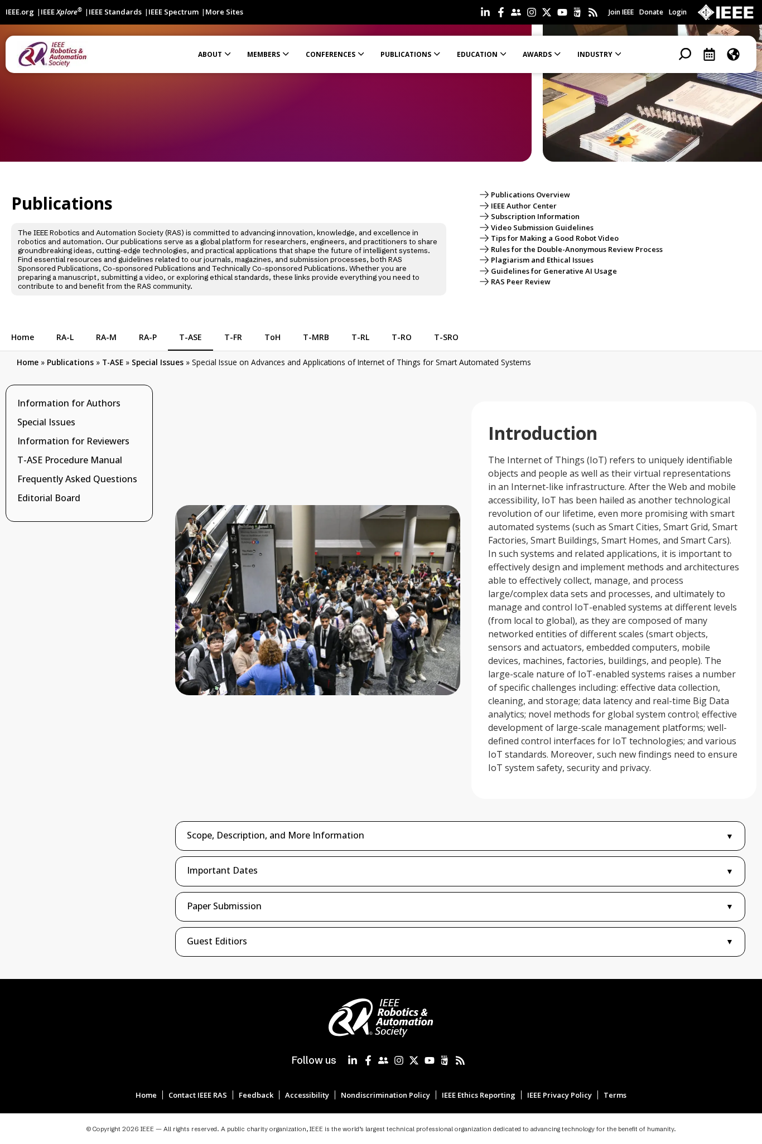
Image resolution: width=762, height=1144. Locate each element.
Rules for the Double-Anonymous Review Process (577, 249)
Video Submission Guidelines (542, 227)
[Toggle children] (138, 403)
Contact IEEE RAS (197, 1095)
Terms (615, 1095)
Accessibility (307, 1095)
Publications (70, 362)
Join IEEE (621, 12)
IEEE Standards (115, 12)
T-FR (233, 337)
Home (22, 337)
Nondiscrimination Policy (385, 1095)
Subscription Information (535, 216)
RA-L (65, 337)
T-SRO (446, 337)
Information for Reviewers (73, 441)
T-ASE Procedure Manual (69, 460)
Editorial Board (48, 498)
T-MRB (316, 337)
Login (678, 12)
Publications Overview (530, 195)
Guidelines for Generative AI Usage (554, 271)
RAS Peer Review (521, 282)
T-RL (360, 337)
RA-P (148, 337)
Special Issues (158, 362)
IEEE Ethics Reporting (478, 1095)
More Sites (224, 12)
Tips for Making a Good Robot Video (555, 238)
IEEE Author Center (524, 206)
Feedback (256, 1095)
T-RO (402, 337)
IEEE (61, 12)
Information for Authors (68, 403)
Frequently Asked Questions (77, 479)
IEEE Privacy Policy (559, 1095)
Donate (651, 12)
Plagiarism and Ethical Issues (542, 260)
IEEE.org (20, 12)
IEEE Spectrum (173, 12)
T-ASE (190, 337)
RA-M (106, 337)
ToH (272, 337)
